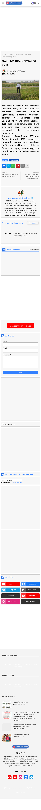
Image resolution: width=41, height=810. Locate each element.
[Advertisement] (20, 28)
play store (32, 590)
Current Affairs (13, 54)
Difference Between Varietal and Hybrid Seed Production (24, 725)
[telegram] (31, 777)
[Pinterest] (18, 166)
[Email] (22, 166)
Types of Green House (20, 702)
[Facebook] (4, 166)
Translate (18, 482)
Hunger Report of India (21, 735)
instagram (12, 601)
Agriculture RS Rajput (19, 198)
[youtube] (10, 777)
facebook (32, 584)
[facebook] (26, 777)
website (11, 596)
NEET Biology (30, 601)
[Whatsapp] (13, 166)
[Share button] (27, 166)
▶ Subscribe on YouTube (20, 326)
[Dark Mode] (38, 3)
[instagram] (20, 777)
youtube (12, 584)
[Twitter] (8, 166)
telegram (12, 590)
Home (4, 54)
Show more (33, 223)
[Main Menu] (2, 3)
